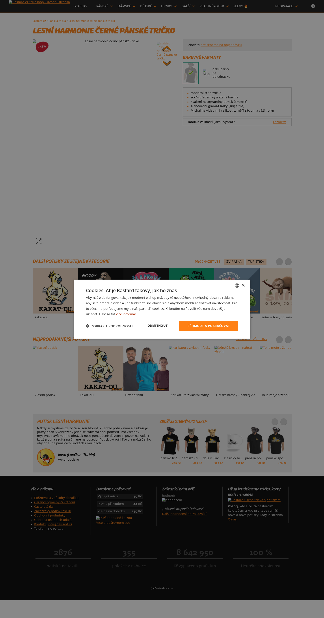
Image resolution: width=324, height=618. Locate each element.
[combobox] (237, 285)
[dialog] (162, 308)
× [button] (243, 285)
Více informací (126, 314)
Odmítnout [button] (157, 325)
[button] (109, 326)
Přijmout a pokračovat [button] (209, 326)
